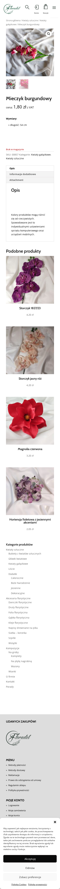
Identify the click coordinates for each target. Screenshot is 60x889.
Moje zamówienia (17, 810)
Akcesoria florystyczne (18, 598)
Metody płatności (17, 765)
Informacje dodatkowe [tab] (23, 174)
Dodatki (12, 574)
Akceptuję (30, 858)
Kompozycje (12, 648)
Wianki (12, 671)
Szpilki (12, 638)
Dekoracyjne (18, 593)
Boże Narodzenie (20, 582)
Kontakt (10, 681)
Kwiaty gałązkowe (41, 154)
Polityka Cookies (19, 884)
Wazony (15, 666)
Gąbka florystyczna (18, 617)
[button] (55, 822)
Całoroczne (17, 578)
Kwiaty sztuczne (30, 20)
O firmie (10, 676)
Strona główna (13, 20)
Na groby (13, 652)
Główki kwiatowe (17, 558)
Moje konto (14, 815)
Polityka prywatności (37, 884)
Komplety (16, 656)
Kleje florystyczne (18, 622)
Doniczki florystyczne (20, 602)
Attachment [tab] (16, 180)
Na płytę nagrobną (21, 661)
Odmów (30, 868)
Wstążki (12, 643)
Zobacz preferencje (30, 877)
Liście (11, 568)
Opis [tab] (12, 168)
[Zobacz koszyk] (45, 7)
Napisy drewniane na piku (23, 627)
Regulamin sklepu (17, 785)
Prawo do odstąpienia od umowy (24, 780)
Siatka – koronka (17, 632)
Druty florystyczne (18, 607)
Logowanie (13, 805)
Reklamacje (14, 775)
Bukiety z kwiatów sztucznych (24, 553)
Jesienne (15, 588)
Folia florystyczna (18, 612)
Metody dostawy (16, 770)
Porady (10, 686)
